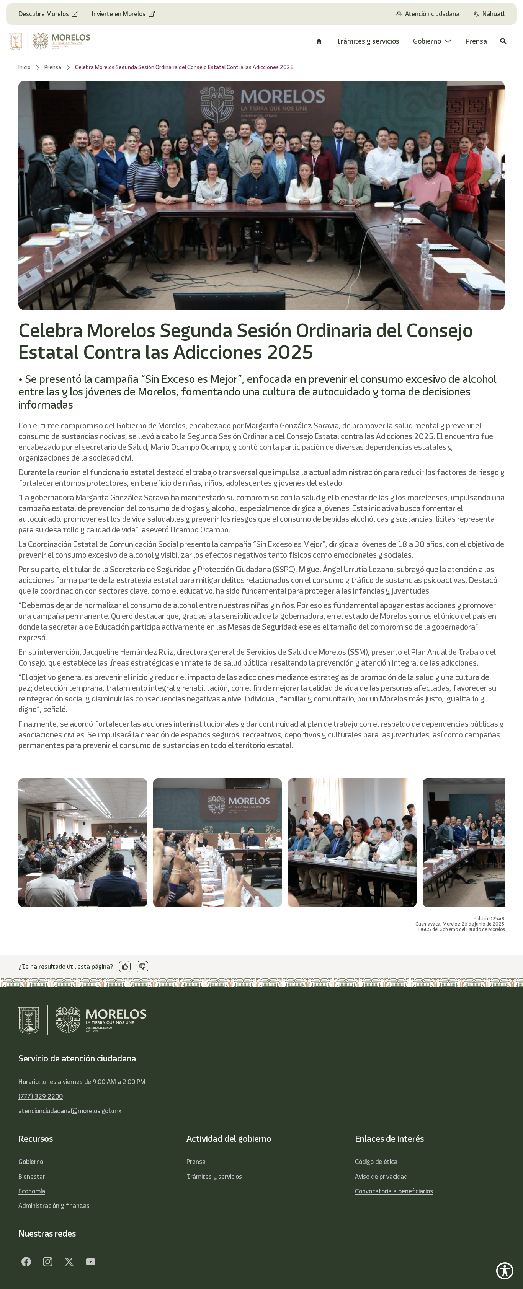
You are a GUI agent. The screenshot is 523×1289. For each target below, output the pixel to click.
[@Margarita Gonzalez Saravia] (90, 1261)
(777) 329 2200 (40, 1096)
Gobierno (30, 1161)
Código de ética (376, 1161)
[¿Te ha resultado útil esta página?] (125, 966)
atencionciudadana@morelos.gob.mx (69, 1111)
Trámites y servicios (214, 1176)
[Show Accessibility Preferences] (504, 1270)
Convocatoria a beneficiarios (394, 1191)
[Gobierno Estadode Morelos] (26, 1261)
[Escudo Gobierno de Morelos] (54, 41)
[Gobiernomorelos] (47, 1261)
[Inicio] (319, 41)
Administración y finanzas (54, 1205)
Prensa (196, 1161)
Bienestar (31, 1176)
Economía (31, 1191)
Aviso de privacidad (381, 1176)
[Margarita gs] (69, 1261)
